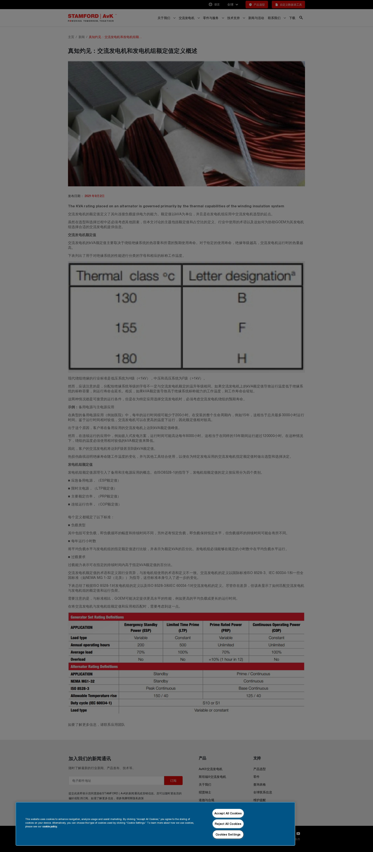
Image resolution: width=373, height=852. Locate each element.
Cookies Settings (228, 834)
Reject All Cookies (228, 823)
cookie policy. (50, 826)
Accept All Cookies (228, 813)
